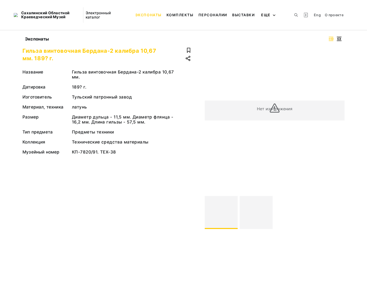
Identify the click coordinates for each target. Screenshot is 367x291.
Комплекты (180, 15)
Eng (317, 15)
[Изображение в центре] (339, 39)
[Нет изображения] (221, 212)
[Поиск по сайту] (296, 15)
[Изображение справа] (331, 39)
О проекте (334, 15)
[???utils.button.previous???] (211, 212)
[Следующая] (339, 212)
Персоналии (212, 15)
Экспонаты (148, 15)
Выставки (243, 15)
